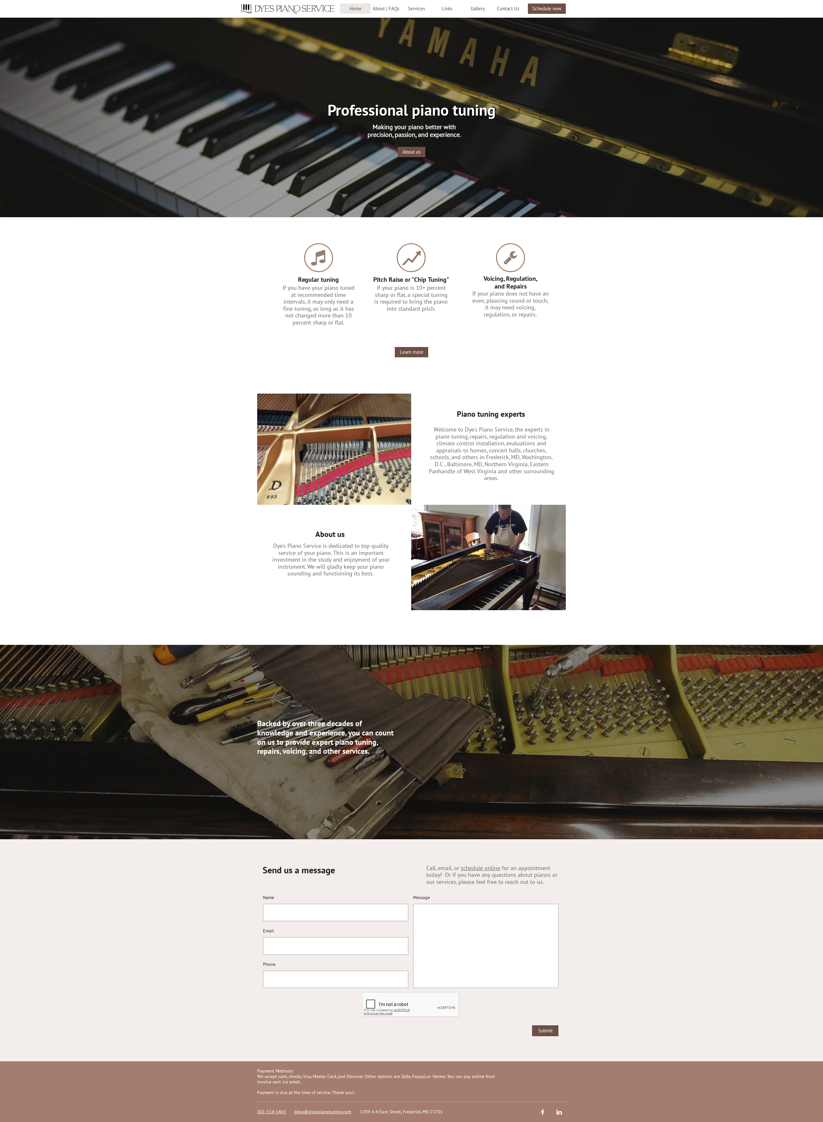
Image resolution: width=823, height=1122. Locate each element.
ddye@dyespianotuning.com (322, 1112)
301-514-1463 (271, 1112)
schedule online (480, 868)
